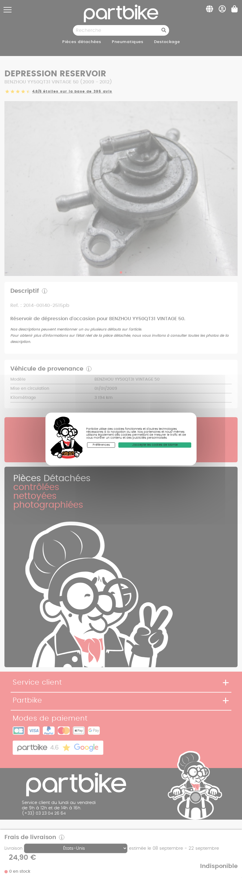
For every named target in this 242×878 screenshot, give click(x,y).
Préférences (101, 444)
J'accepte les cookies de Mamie (155, 444)
